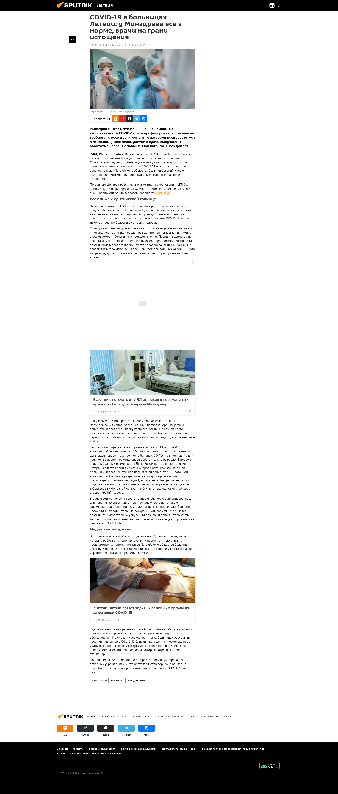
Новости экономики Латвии (163, 716)
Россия (226, 716)
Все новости (110, 716)
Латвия (136, 716)
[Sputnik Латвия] (76, 9)
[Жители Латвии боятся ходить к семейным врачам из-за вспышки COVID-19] (142, 580)
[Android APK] (269, 766)
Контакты (78, 748)
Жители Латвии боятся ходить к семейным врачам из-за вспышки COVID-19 (142, 610)
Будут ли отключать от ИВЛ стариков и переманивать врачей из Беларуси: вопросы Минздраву (140, 401)
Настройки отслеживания (106, 753)
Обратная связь (79, 753)
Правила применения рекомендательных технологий (233, 748)
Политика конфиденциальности (137, 748)
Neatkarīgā (163, 193)
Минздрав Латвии (136, 680)
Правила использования (101, 748)
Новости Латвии (99, 680)
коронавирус (117, 680)
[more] (189, 411)
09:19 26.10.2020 (99, 45)
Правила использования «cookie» (179, 748)
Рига (125, 716)
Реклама (61, 753)
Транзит (191, 716)
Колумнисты (209, 716)
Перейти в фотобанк (126, 111)
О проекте (62, 748)
